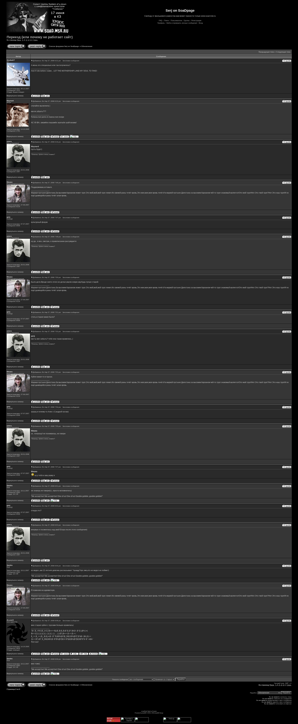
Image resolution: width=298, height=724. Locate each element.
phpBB (144, 713)
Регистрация (196, 20)
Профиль (161, 23)
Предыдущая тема (266, 52)
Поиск (166, 20)
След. (35, 40)
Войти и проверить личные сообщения (182, 23)
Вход (201, 23)
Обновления (86, 46)
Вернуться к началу (15, 96)
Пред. (19, 40)
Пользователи (176, 20)
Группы (187, 20)
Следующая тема (283, 52)
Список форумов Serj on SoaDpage (64, 46)
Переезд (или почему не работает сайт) (40, 37)
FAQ (160, 20)
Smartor (154, 711)
